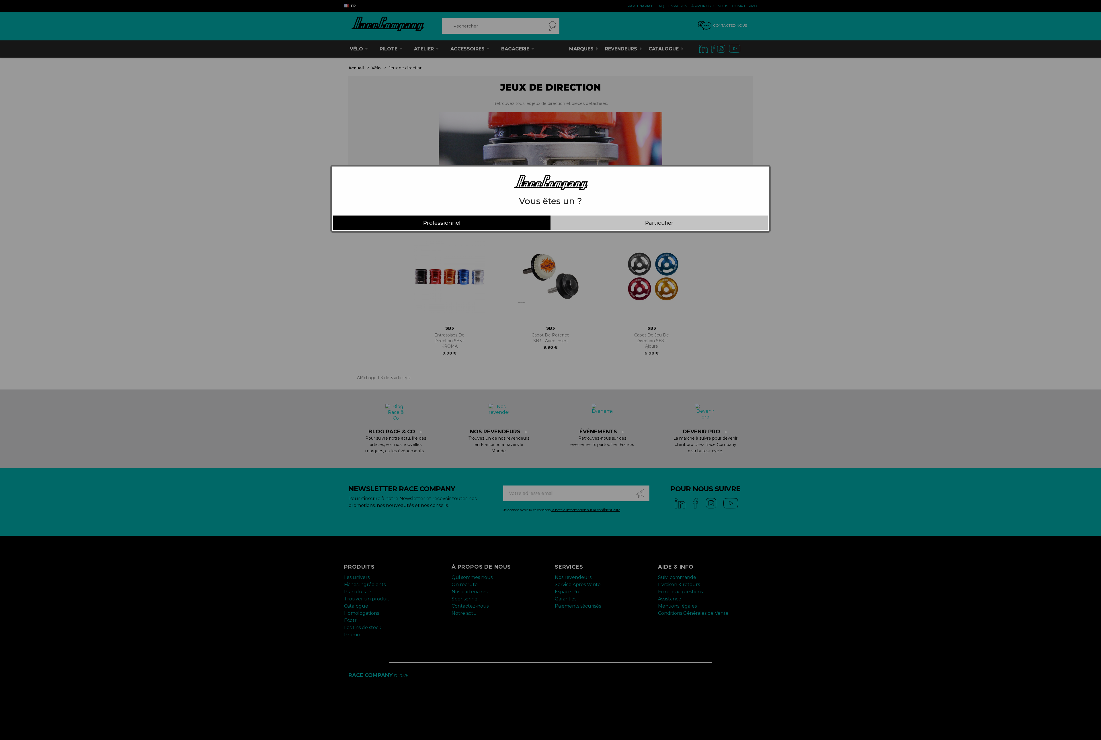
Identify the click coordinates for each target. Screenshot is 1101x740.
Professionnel (441, 222)
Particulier (659, 222)
